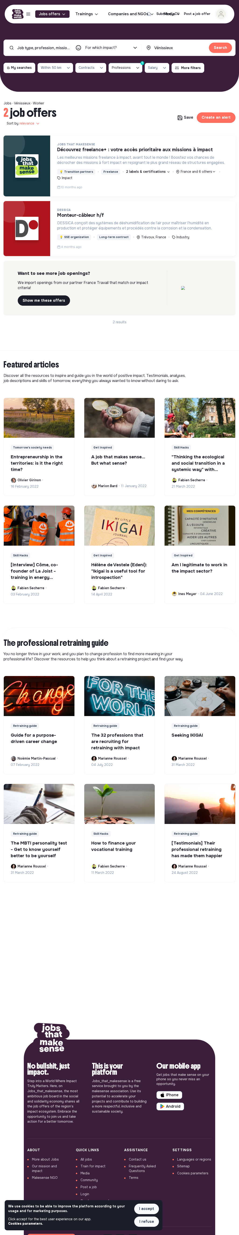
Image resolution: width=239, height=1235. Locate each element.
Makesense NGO (45, 1178)
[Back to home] (51, 1039)
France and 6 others (196, 171)
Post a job (89, 1187)
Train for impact (93, 1166)
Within (51, 68)
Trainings (84, 13)
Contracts (87, 68)
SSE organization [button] (74, 237)
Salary (153, 68)
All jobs (86, 1159)
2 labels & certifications (146, 171)
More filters (191, 68)
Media (85, 1173)
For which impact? (101, 47)
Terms (133, 1178)
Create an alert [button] (216, 117)
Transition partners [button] (76, 172)
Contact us (137, 1159)
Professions (127, 66)
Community (89, 1180)
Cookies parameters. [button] (25, 1223)
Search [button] (220, 47)
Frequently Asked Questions (142, 1168)
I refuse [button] (146, 1221)
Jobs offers (49, 13)
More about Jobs (45, 1159)
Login (85, 1194)
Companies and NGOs (128, 13)
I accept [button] (146, 1208)
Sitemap (183, 1166)
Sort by (20, 123)
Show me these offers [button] (44, 300)
